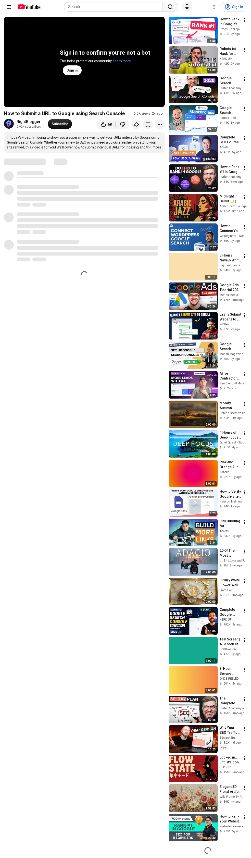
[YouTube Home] (29, 7)
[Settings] (214, 7)
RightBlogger (28, 121)
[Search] (170, 7)
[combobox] (115, 7)
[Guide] (9, 7)
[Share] (136, 124)
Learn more (122, 61)
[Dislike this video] (122, 124)
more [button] (156, 147)
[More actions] (160, 124)
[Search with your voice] (187, 7)
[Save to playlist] (148, 124)
